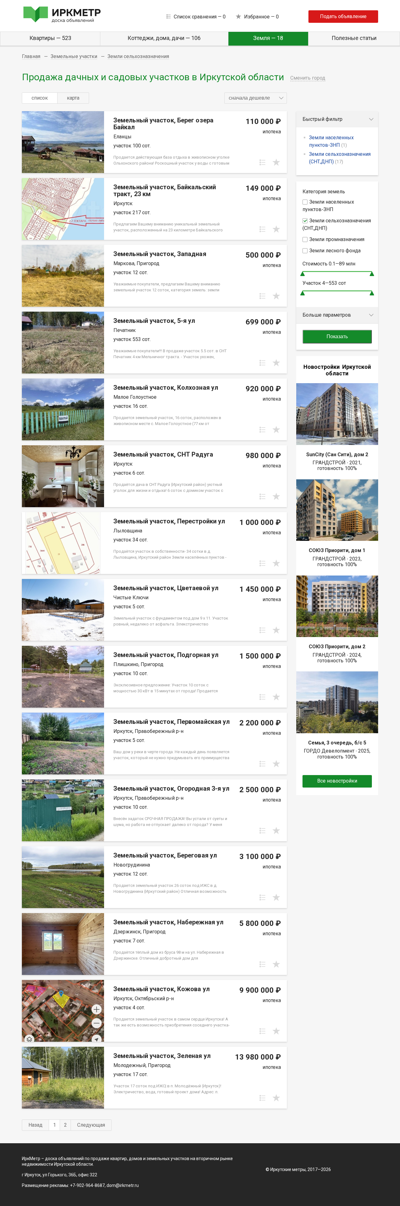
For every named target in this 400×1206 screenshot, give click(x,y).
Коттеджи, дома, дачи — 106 (164, 38)
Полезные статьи (354, 38)
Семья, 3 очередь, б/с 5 (337, 743)
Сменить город (307, 78)
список (40, 98)
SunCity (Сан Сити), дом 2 (337, 454)
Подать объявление (343, 16)
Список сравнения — (200, 17)
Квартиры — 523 (50, 38)
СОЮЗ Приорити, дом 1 (337, 550)
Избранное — (261, 17)
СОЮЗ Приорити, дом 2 (337, 647)
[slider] (302, 273)
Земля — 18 (268, 38)
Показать (337, 336)
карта (73, 98)
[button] (255, 98)
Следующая (91, 1125)
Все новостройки (337, 781)
